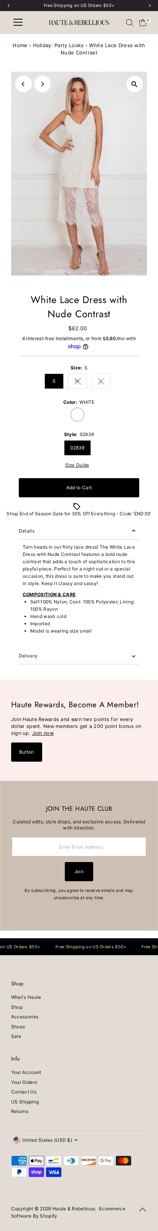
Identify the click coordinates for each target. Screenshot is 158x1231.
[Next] (42, 84)
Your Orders (24, 1082)
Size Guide (77, 465)
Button (26, 752)
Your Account (26, 1072)
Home (20, 45)
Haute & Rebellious (74, 1208)
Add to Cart (79, 487)
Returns (19, 1111)
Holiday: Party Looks (58, 45)
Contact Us (23, 1092)
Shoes (18, 1026)
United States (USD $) (47, 1140)
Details (27, 531)
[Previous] (23, 84)
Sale (16, 1036)
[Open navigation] (18, 22)
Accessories (24, 1017)
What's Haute (26, 997)
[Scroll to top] (142, 1210)
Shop (17, 1007)
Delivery (28, 656)
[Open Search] (129, 22)
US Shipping (25, 1102)
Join (79, 871)
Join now (43, 733)
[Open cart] (143, 22)
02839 (77, 448)
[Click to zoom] (134, 84)
